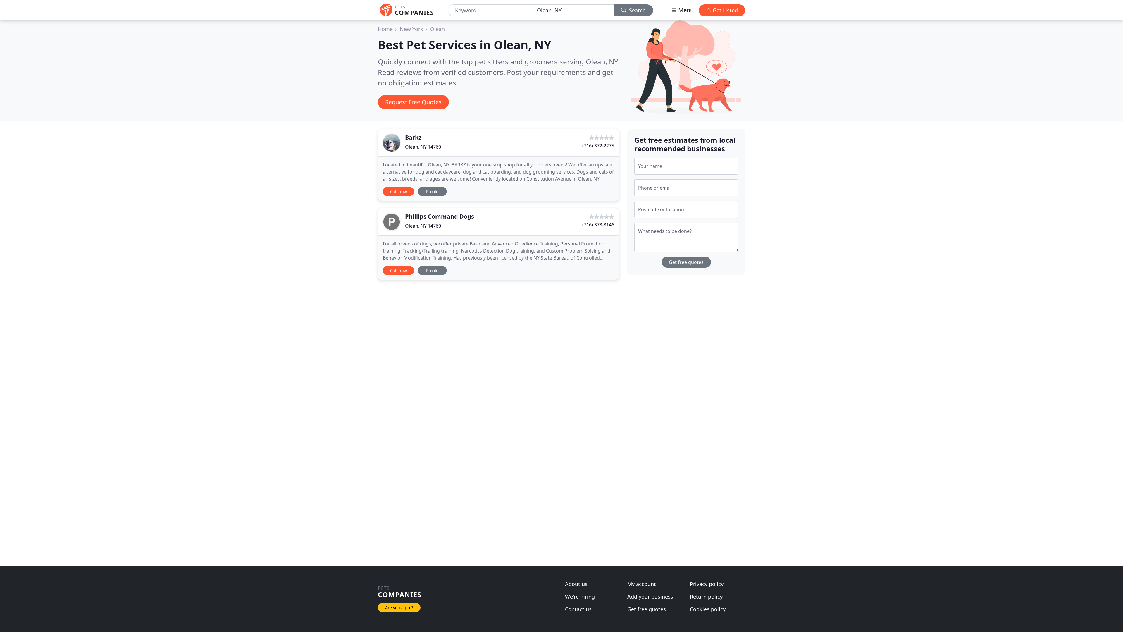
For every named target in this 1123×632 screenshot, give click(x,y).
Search (637, 10)
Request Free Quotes (413, 102)
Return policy (706, 596)
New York (411, 28)
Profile (432, 191)
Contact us (578, 609)
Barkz (413, 137)
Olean (437, 28)
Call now (398, 191)
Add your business (650, 596)
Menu (685, 10)
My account (641, 584)
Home (385, 28)
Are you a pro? (399, 607)
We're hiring (580, 596)
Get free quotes (686, 262)
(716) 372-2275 (598, 145)
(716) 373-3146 (598, 224)
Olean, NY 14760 (423, 147)
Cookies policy (708, 609)
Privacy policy (707, 584)
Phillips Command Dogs (439, 216)
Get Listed (724, 10)
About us (576, 584)
